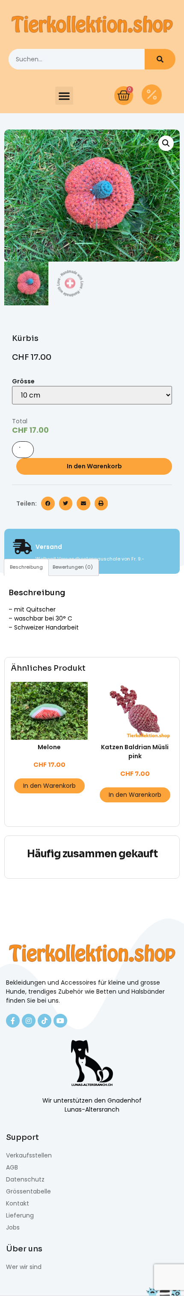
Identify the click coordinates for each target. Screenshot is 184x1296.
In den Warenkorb (94, 466)
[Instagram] (29, 1021)
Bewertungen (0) (73, 567)
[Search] (160, 59)
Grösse (23, 381)
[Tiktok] (44, 1021)
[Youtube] (60, 1021)
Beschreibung (26, 567)
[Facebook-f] (13, 1021)
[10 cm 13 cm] (92, 395)
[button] (64, 96)
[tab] (26, 567)
